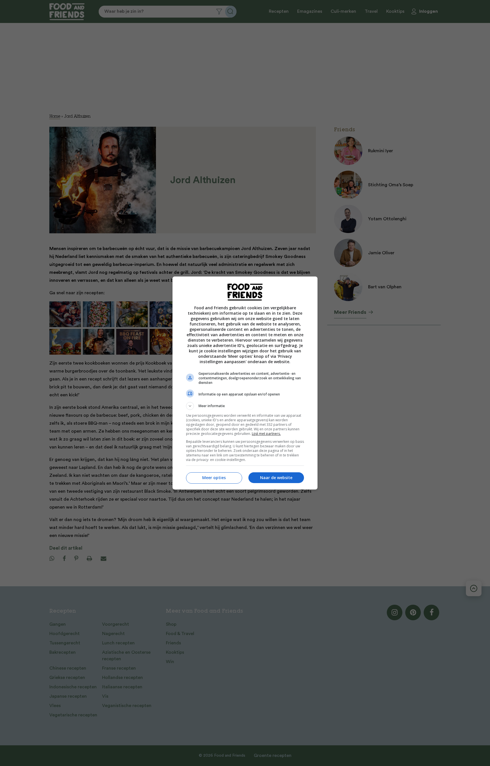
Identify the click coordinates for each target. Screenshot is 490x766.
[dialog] (245, 383)
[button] (245, 406)
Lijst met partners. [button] (266, 433)
